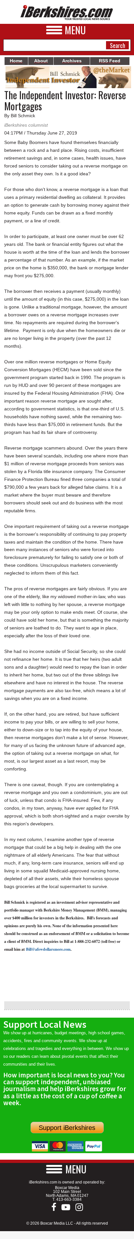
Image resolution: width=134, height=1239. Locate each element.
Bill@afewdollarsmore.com (48, 949)
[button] (67, 1169)
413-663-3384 (69, 1199)
